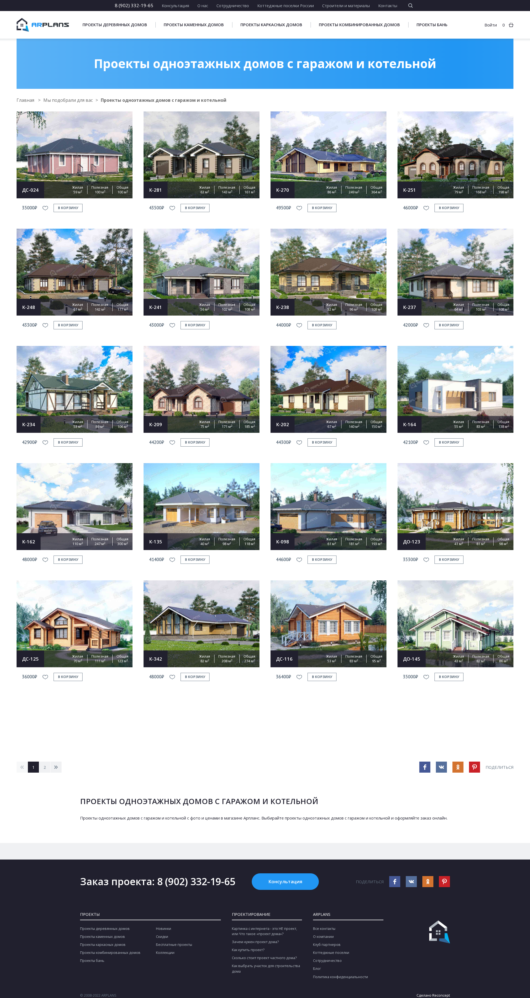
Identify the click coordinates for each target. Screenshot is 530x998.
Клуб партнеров (327, 944)
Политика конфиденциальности (340, 977)
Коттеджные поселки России (285, 5)
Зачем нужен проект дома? (255, 942)
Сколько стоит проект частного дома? (264, 958)
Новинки (163, 928)
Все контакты (324, 928)
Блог (317, 968)
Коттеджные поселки (331, 952)
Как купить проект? (248, 950)
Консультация (175, 5)
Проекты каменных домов (194, 24)
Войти (490, 25)
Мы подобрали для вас (68, 100)
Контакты (387, 5)
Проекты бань (432, 24)
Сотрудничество (232, 5)
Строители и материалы (346, 5)
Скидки (162, 936)
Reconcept (441, 995)
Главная (26, 100)
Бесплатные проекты (174, 944)
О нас (202, 5)
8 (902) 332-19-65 (134, 5)
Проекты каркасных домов (271, 24)
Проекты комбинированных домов (359, 24)
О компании (323, 936)
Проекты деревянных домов (115, 24)
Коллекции (165, 952)
